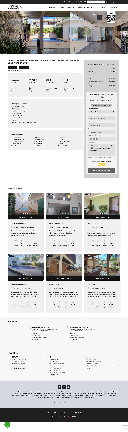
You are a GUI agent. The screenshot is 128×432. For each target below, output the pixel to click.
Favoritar (13, 67)
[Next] (41, 204)
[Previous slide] (3, 33)
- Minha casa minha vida (18, 363)
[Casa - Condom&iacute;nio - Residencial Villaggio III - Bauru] (16, 7)
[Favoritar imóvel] (42, 195)
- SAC (88, 368)
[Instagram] (64, 387)
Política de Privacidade (58, 403)
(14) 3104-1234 (36, 335)
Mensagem (91, 142)
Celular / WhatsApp (93, 122)
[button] (113, 2)
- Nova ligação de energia (56, 363)
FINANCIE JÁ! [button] (100, 7)
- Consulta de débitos (55, 368)
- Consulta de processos (93, 361)
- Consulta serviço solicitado (57, 372)
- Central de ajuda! (54, 374)
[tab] (99, 17)
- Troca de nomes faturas (56, 366)
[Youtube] (68, 387)
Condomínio (21, 60)
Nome (89, 115)
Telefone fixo (94, 135)
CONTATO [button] (112, 7)
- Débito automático (54, 370)
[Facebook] (59, 387)
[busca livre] (106, 2)
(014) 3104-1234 (81, 2)
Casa (10, 60)
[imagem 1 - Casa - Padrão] (102, 204)
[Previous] (10, 204)
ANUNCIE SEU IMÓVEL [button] (66, 7)
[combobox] (101, 111)
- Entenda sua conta (92, 363)
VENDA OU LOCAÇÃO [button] (84, 7)
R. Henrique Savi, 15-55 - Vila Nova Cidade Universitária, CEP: (44, 330)
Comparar (25, 67)
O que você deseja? (93, 108)
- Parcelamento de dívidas (18, 366)
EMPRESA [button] (51, 7)
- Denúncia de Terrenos (18, 368)
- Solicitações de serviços (94, 366)
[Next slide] (125, 33)
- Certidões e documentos (18, 359)
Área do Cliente (68, 2)
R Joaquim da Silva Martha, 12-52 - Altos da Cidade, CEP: (82, 330)
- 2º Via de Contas (54, 359)
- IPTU (12, 370)
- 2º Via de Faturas (92, 359)
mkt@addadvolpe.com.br (39, 337)
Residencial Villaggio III (44, 60)
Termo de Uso (71, 403)
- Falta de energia (54, 361)
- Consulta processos (17, 361)
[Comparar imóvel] (42, 197)
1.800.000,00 (112, 78)
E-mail (89, 128)
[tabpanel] (64, 32)
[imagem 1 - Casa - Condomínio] (26, 204)
